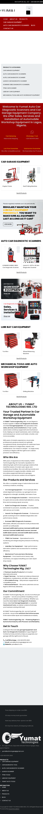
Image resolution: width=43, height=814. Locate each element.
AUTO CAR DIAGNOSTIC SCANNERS (14, 74)
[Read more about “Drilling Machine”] (38, 377)
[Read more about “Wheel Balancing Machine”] (38, 337)
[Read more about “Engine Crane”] (18, 171)
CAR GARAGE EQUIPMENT (11, 70)
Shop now (7, 293)
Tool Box (5, 351)
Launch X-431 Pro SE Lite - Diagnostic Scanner (31, 266)
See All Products (21, 193)
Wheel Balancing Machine (29, 352)
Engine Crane (7, 186)
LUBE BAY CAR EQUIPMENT (11, 92)
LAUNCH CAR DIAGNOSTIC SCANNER (15, 81)
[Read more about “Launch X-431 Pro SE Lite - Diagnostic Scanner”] (38, 251)
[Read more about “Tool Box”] (18, 337)
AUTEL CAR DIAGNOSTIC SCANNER (14, 77)
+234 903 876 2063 (6, 755)
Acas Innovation (13, 809)
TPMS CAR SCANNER (9, 88)
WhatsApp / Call (32, 136)
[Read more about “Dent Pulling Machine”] (38, 171)
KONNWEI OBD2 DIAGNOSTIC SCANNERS (16, 85)
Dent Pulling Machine (30, 186)
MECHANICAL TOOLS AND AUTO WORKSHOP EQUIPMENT (21, 95)
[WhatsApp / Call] (32, 132)
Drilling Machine (28, 391)
